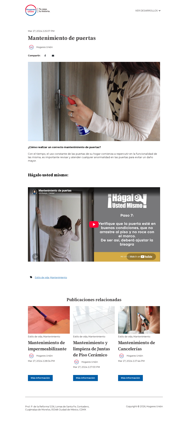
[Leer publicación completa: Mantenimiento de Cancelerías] (139, 320)
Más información (40, 378)
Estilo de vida (42, 277)
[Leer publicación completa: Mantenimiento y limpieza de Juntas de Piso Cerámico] (94, 320)
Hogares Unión (44, 47)
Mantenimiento (58, 277)
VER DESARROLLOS (146, 10)
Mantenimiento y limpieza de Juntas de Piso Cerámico (91, 349)
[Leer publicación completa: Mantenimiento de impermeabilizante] (49, 320)
